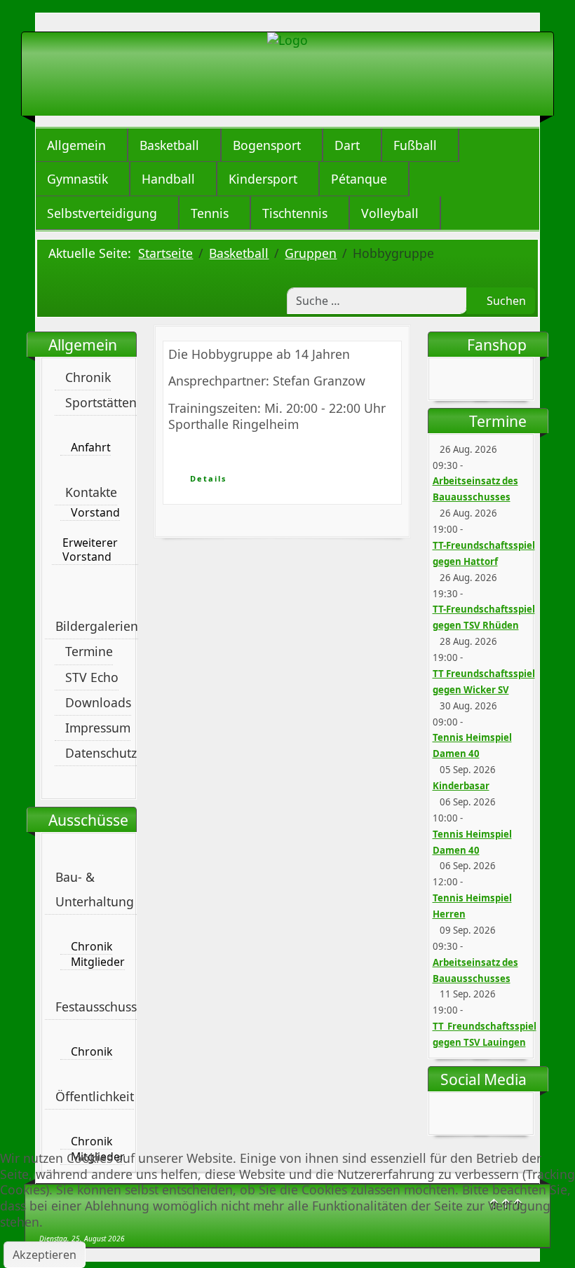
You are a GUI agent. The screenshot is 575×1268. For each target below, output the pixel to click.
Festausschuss (96, 1006)
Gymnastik (77, 178)
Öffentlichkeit (94, 1096)
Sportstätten (101, 402)
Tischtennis (294, 213)
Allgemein (76, 145)
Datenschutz (101, 752)
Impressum (97, 727)
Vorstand (95, 512)
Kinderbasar (461, 785)
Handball (168, 178)
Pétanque (359, 178)
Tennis (210, 213)
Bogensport (267, 145)
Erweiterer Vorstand (90, 550)
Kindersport (263, 178)
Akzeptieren (44, 1254)
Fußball (415, 145)
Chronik (88, 377)
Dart (347, 145)
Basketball (169, 145)
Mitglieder (98, 962)
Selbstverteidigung (102, 213)
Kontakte (91, 492)
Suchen (505, 300)
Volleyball (390, 213)
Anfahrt (91, 447)
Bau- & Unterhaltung (94, 889)
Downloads (98, 702)
